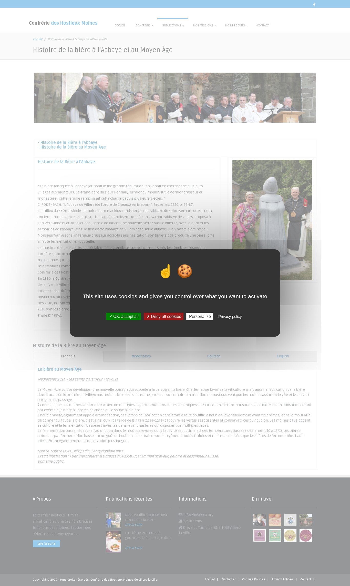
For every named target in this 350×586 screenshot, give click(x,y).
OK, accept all (125, 316)
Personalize (200, 316)
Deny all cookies (165, 316)
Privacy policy (230, 316)
